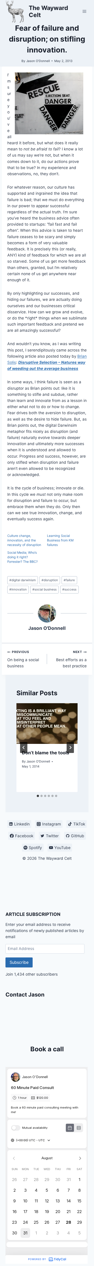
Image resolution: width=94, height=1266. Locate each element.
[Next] (70, 747)
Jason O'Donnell (38, 61)
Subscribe (19, 962)
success (69, 589)
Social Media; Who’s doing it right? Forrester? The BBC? (22, 557)
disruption (50, 580)
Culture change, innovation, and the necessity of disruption (24, 540)
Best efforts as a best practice (71, 659)
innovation (18, 589)
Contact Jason (24, 994)
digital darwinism (22, 580)
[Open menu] (84, 11)
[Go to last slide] (23, 747)
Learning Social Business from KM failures (60, 540)
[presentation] (47, 723)
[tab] (38, 796)
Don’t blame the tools (45, 752)
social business (44, 589)
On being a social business (23, 659)
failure (69, 580)
